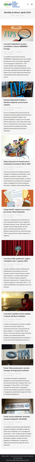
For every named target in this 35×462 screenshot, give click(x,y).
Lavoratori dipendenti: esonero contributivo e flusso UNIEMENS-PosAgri (16, 46)
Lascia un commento (9, 53)
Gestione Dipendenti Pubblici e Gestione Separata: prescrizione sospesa (16, 102)
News (5, 51)
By (11, 51)
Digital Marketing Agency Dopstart (21, 460)
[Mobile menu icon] (31, 4)
